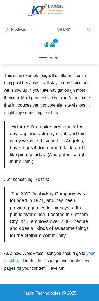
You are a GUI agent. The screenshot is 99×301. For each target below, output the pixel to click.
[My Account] (46, 44)
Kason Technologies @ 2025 (49, 293)
